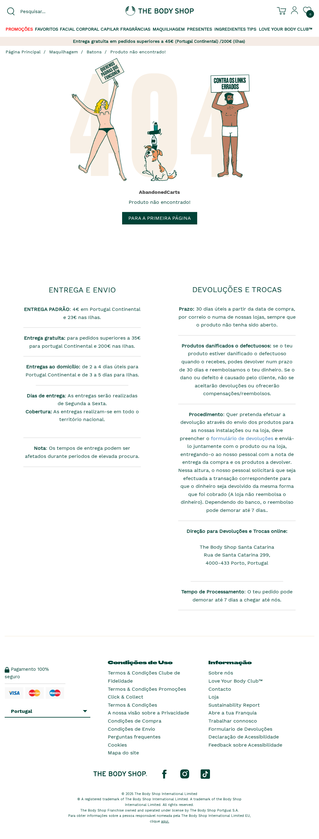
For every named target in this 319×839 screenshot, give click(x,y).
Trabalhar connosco (232, 721)
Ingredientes (230, 29)
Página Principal (23, 51)
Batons (94, 51)
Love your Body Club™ (285, 29)
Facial (67, 29)
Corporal (87, 29)
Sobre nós (220, 673)
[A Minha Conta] (295, 13)
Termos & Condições (132, 705)
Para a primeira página (159, 218)
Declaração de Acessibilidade (243, 737)
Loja (213, 697)
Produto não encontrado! (138, 51)
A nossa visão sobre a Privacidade (148, 713)
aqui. (165, 821)
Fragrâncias (135, 29)
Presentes (199, 29)
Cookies (117, 745)
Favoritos (46, 29)
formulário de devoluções (241, 438)
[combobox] (40, 11)
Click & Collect (125, 697)
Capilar (110, 29)
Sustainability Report (234, 705)
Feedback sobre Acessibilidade (245, 745)
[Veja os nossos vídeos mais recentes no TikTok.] (205, 774)
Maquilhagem (169, 29)
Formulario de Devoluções (240, 729)
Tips (251, 29)
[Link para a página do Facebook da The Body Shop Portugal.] (164, 774)
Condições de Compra (134, 721)
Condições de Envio (131, 729)
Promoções (19, 29)
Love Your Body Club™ (235, 681)
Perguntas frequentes (134, 737)
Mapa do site (123, 753)
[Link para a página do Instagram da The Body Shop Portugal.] (184, 774)
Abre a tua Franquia (232, 713)
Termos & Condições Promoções (147, 689)
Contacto (219, 689)
